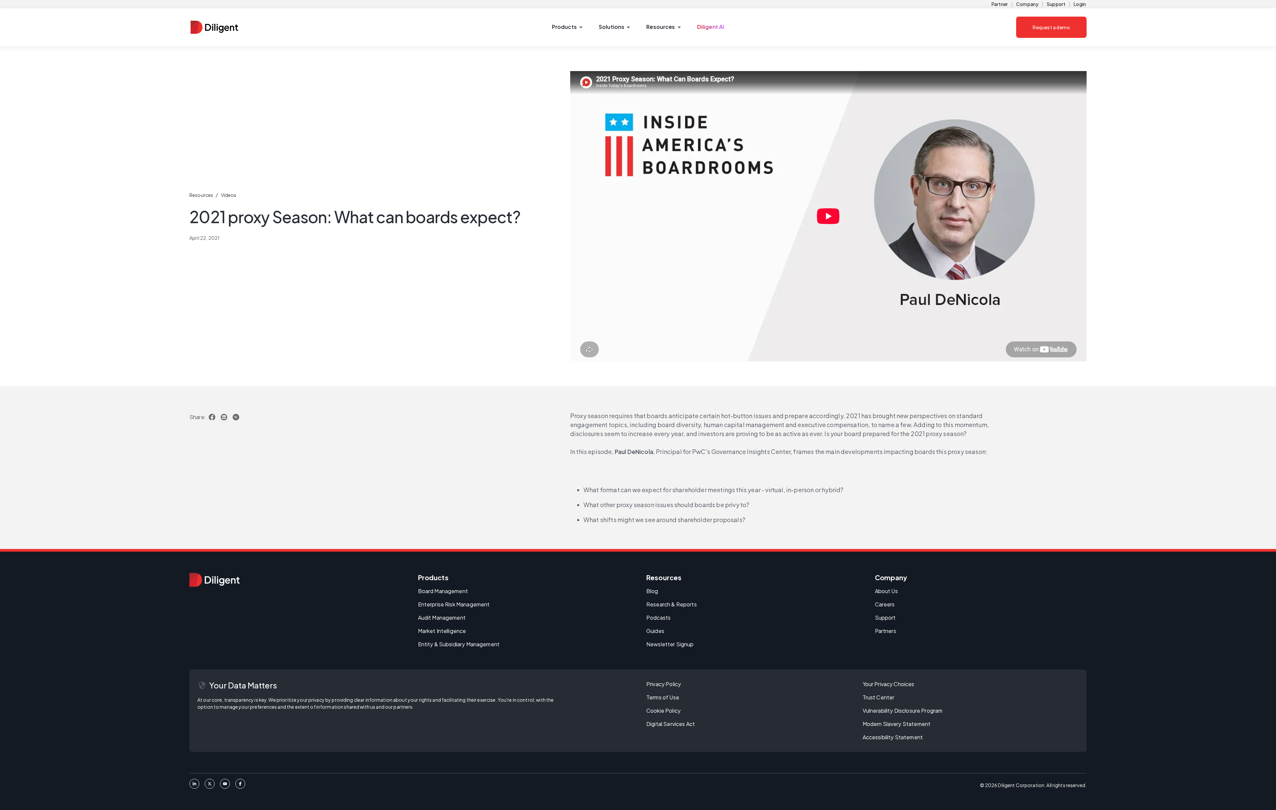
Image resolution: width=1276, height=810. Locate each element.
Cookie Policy (663, 710)
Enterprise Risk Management (454, 604)
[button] (567, 27)
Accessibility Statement (893, 737)
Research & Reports (671, 604)
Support (1056, 4)
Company (1027, 4)
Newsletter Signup (670, 644)
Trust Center (879, 697)
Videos (229, 195)
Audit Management (442, 617)
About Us (886, 590)
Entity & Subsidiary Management (459, 644)
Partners (885, 630)
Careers (885, 604)
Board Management (443, 590)
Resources (201, 195)
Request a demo (1051, 27)
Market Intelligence (442, 630)
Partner (1000, 4)
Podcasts (658, 617)
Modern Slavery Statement (897, 723)
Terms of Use (662, 697)
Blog (652, 590)
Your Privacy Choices (888, 683)
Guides (655, 630)
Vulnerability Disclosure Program (903, 710)
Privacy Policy (663, 683)
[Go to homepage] (214, 580)
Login (1080, 4)
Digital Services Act (670, 723)
